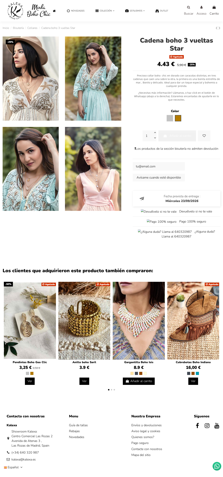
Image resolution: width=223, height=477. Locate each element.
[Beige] (132, 373)
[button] (105, 11)
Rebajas (74, 431)
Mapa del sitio (141, 455)
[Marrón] (140, 373)
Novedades (76, 437)
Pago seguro (140, 443)
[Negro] (136, 373)
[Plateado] (27, 373)
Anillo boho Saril (84, 362)
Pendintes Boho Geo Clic (30, 362)
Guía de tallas (78, 425)
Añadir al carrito (180, 136)
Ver (30, 381)
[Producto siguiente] (219, 28)
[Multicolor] (145, 373)
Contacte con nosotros (146, 449)
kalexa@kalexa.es (23, 459)
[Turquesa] (197, 373)
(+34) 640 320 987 (25, 452)
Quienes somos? (142, 437)
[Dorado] (31, 373)
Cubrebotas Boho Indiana (193, 362)
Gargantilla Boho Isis (138, 362)
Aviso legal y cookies (145, 431)
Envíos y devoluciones (146, 425)
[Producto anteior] (217, 28)
